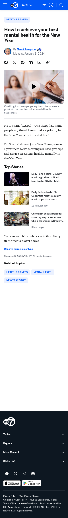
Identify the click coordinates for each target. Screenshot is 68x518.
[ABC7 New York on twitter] (15, 473)
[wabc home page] (9, 421)
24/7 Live (27, 5)
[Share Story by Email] (39, 62)
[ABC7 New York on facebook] (7, 473)
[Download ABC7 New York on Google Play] (31, 483)
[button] (5, 5)
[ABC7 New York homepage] (14, 5)
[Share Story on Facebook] (6, 62)
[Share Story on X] (14, 62)
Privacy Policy (10, 496)
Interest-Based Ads (28, 503)
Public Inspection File (50, 503)
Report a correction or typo (18, 249)
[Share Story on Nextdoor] (31, 62)
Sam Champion (26, 49)
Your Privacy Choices (29, 496)
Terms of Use (9, 503)
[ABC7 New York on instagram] (24, 473)
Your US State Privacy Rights (43, 500)
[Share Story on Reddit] (23, 62)
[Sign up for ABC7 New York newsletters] (33, 473)
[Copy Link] (48, 62)
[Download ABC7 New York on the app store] (12, 483)
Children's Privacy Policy (15, 500)
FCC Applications (11, 507)
